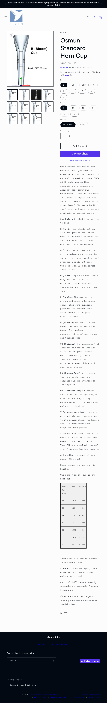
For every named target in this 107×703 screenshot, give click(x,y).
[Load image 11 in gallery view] (36, 118)
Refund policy (40, 697)
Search (41, 644)
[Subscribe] (53, 661)
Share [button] (66, 613)
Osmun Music (35, 695)
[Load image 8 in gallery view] (48, 106)
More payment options (80, 160)
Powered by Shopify (51, 695)
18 (74, 114)
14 (94, 108)
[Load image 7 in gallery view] (36, 106)
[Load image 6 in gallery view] (24, 106)
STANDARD (68, 125)
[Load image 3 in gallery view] (36, 94)
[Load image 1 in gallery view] (12, 94)
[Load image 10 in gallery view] (24, 118)
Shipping (64, 67)
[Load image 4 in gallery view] (48, 94)
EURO (84, 125)
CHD (84, 85)
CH (73, 85)
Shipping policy (77, 697)
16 (66, 115)
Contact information (90, 695)
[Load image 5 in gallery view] (12, 106)
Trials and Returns (58, 644)
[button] (6, 18)
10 (73, 108)
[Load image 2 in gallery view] (24, 94)
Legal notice (94, 697)
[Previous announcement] (5, 4)
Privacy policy (71, 695)
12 (83, 108)
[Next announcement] (102, 4)
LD (82, 91)
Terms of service (58, 697)
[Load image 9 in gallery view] (12, 118)
